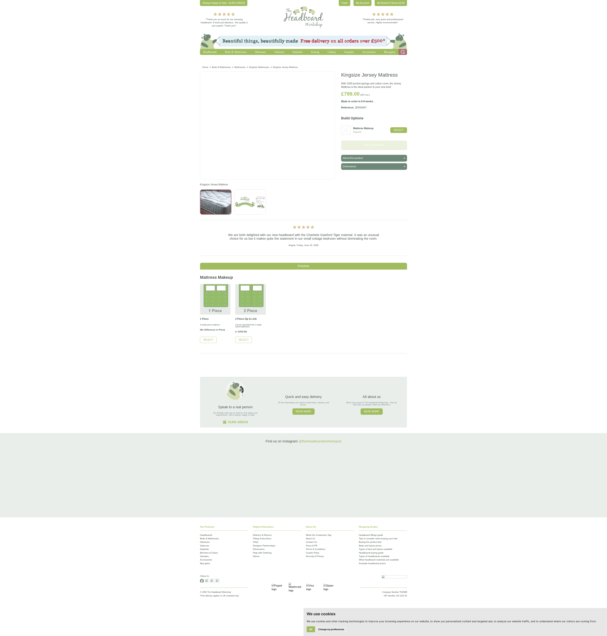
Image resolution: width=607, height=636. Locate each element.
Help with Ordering (262, 552)
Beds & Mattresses (209, 538)
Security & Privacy (315, 556)
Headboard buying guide (371, 552)
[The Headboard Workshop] (303, 16)
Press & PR (311, 545)
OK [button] (311, 629)
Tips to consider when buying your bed (378, 538)
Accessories (206, 559)
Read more (303, 411)
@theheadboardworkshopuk (320, 441)
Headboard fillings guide (371, 535)
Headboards (206, 535)
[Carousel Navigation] (303, 238)
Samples (204, 556)
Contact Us (311, 542)
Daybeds (204, 549)
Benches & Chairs (209, 552)
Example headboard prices (372, 563)
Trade (344, 3)
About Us (310, 538)
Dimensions (259, 549)
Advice (256, 556)
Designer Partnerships (264, 545)
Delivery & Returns (262, 535)
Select (399, 130)
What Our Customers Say (318, 535)
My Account (362, 3)
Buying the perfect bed (370, 542)
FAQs (255, 542)
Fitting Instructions (262, 538)
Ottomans (205, 542)
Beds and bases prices (370, 545)
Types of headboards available (374, 556)
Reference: (347, 107)
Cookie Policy (312, 552)
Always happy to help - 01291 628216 (223, 3)
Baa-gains (205, 563)
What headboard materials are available (379, 559)
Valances (204, 545)
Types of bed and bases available (375, 549)
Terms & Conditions (315, 549)
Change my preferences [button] (331, 629)
